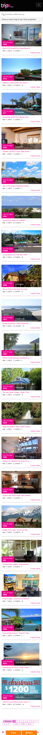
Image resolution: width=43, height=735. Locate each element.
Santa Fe (19, 147)
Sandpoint (19, 387)
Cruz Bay (19, 628)
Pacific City (20, 319)
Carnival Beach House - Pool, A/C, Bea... (16, 633)
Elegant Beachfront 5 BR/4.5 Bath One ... (16, 323)
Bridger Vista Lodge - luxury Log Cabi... (16, 530)
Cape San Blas (21, 215)
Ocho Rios (19, 250)
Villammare (20, 78)
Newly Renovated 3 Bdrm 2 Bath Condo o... (17, 427)
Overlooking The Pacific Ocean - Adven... (16, 667)
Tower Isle (19, 697)
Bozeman (19, 525)
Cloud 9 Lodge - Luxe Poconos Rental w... (17, 599)
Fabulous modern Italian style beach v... (16, 83)
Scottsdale (19, 112)
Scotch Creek (20, 353)
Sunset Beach (21, 422)
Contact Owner (35, 53)
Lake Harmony (21, 594)
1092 (16, 724)
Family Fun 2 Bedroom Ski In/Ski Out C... (17, 461)
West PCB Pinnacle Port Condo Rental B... (17, 48)
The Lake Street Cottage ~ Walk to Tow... (16, 392)
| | (12, 51)
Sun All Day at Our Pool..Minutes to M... (16, 117)
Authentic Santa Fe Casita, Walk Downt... (16, 151)
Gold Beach (20, 663)
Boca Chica (20, 559)
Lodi (17, 491)
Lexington (19, 284)
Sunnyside (19, 43)
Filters (30, 733)
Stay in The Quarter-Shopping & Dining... (16, 186)
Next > (30, 724)
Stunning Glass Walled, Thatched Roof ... (16, 564)
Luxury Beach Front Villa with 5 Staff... (15, 255)
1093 (23, 724)
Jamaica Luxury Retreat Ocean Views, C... (17, 702)
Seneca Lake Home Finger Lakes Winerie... (17, 495)
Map (14, 733)
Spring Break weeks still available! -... (15, 220)
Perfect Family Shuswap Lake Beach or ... (17, 358)
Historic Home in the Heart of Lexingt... (16, 289)
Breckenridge (20, 456)
